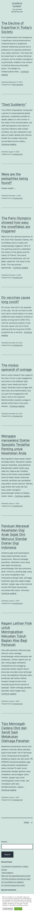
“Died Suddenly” (13, 105)
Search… (4, 842)
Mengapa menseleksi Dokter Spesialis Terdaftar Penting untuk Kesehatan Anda (15, 444)
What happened (17, 84)
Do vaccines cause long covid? (13, 885)
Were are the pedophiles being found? (14, 178)
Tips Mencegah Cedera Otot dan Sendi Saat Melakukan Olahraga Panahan (15, 732)
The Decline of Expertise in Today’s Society (16, 27)
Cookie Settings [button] (7, 909)
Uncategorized (17, 154)
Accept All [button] (18, 909)
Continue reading (8, 144)
